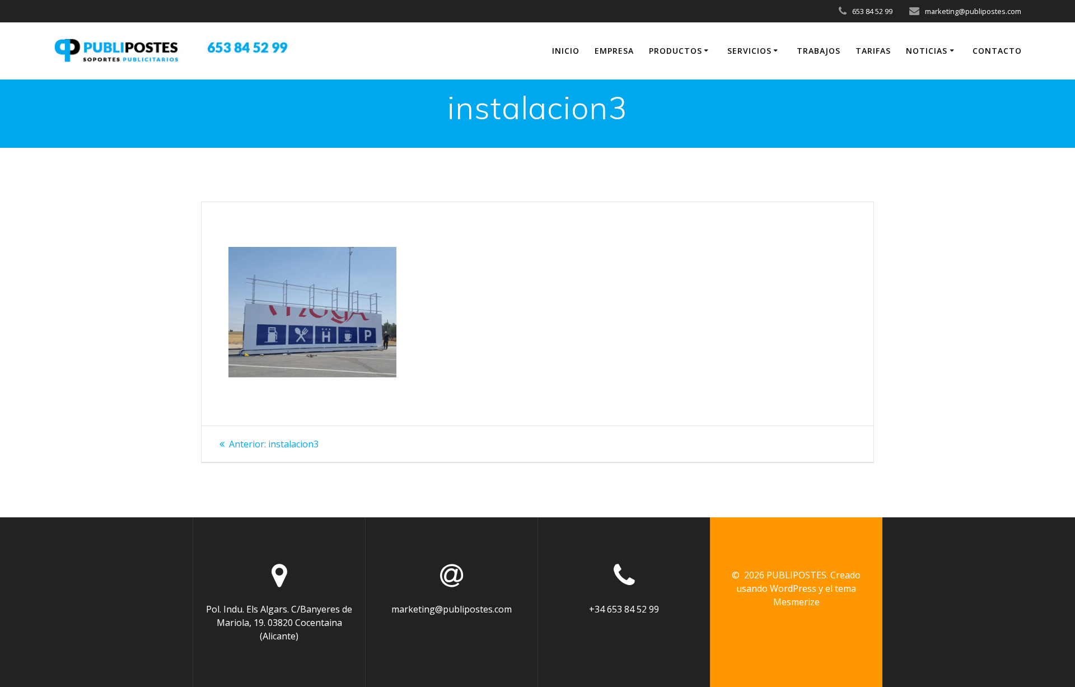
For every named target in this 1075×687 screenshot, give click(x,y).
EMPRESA (614, 50)
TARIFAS (873, 50)
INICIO (565, 50)
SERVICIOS (749, 50)
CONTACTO (997, 50)
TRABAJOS (818, 50)
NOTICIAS (926, 50)
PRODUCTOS (675, 50)
